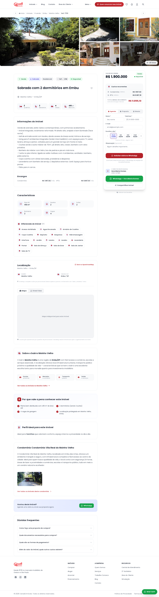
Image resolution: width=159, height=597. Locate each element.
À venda (38, 13)
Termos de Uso (139, 594)
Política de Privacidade (123, 594)
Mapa (24, 291)
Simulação (126, 579)
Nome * (108, 116)
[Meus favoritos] (126, 4)
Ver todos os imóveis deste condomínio (33, 491)
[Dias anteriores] (108, 136)
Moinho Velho (54, 13)
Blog (43, 4)
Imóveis (32, 4)
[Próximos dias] (141, 136)
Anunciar (71, 575)
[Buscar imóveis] (143, 4)
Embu (45, 13)
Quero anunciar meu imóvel (110, 4)
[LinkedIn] (25, 577)
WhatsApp (88, 506)
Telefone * (128, 116)
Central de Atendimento (131, 567)
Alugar (70, 571)
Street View (37, 291)
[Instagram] (20, 577)
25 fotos (152, 63)
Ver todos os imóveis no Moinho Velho (32, 386)
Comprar (71, 567)
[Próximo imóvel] (143, 13)
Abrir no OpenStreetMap (85, 265)
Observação (114, 143)
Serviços (98, 571)
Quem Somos (100, 567)
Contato (51, 4)
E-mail (108, 124)
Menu (87, 4)
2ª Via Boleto (126, 571)
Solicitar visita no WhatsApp (125, 156)
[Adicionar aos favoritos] (91, 88)
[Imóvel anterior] (16, 13)
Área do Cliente (65, 4)
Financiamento (73, 579)
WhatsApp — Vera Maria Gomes (126, 179)
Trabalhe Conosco (102, 575)
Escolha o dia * (111, 131)
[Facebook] (16, 577)
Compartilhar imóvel (125, 185)
